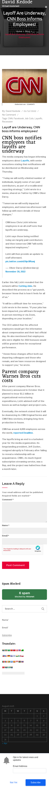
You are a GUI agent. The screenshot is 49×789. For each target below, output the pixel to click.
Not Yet (13, 782)
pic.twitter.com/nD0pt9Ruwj (20, 261)
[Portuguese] (3, 662)
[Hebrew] (14, 656)
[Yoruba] (8, 668)
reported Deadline (23, 433)
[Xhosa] (6, 668)
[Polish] (22, 656)
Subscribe (36, 782)
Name (5, 525)
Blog (27, 31)
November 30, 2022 (15, 271)
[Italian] (19, 656)
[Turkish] (3, 668)
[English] (19, 651)
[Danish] (17, 651)
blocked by (28, 595)
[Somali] (11, 662)
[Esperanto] (22, 651)
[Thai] (22, 662)
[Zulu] (11, 668)
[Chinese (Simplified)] (11, 651)
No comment (9, 114)
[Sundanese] (17, 662)
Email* (5, 627)
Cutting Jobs (25, 286)
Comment (7, 499)
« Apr (4, 743)
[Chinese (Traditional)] (14, 651)
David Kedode (13, 111)
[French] (6, 656)
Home (19, 31)
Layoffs (38, 118)
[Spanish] (14, 662)
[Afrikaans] (3, 651)
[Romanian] (6, 662)
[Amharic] (6, 651)
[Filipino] (3, 656)
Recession (7, 121)
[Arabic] (8, 651)
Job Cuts (29, 118)
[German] (8, 656)
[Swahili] (19, 662)
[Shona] (8, 662)
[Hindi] (17, 656)
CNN (10, 118)
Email (5, 535)
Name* (5, 620)
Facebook (19, 118)
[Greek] (11, 656)
